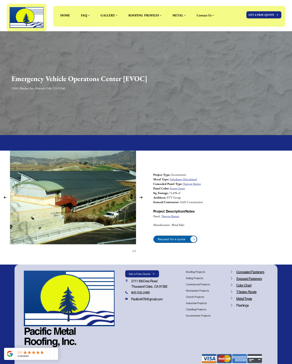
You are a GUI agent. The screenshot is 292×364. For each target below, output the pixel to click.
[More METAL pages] (185, 15)
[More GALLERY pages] (116, 15)
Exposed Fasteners (249, 279)
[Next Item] (141, 197)
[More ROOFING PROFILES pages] (160, 15)
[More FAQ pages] (89, 15)
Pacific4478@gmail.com (147, 299)
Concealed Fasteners (250, 272)
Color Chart (243, 285)
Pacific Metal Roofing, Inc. (50, 336)
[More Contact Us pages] (213, 15)
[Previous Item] (5, 197)
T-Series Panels (246, 292)
